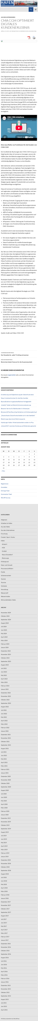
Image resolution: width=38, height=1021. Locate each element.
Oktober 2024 (5, 616)
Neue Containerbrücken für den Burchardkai (14, 398)
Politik (3, 572)
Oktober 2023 (5, 658)
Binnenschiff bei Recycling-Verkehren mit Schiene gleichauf (19, 412)
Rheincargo (5, 558)
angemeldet (12, 375)
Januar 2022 (4, 731)
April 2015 (4, 1010)
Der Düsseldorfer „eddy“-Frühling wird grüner (15, 354)
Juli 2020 (4, 794)
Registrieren (4, 484)
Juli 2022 (4, 710)
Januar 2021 (4, 773)
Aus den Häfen (5, 527)
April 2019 (4, 846)
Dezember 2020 (6, 776)
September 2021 (6, 745)
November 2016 (6, 947)
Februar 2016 (5, 978)
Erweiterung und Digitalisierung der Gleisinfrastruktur (17, 394)
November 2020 (6, 780)
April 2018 (4, 888)
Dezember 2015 (6, 985)
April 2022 (4, 720)
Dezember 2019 (6, 818)
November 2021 (6, 738)
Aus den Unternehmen (8, 17)
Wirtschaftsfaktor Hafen (8, 600)
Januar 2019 (4, 856)
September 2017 (6, 912)
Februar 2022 (5, 727)
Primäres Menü (35, 9)
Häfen (3, 540)
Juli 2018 (4, 877)
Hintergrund (5, 561)
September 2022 (6, 703)
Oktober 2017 (5, 909)
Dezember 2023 (6, 651)
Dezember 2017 (6, 902)
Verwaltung (4, 589)
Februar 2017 (5, 936)
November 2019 (6, 821)
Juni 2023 (4, 672)
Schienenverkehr (6, 575)
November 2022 (6, 696)
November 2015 (6, 989)
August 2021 (5, 748)
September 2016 (6, 954)
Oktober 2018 (5, 867)
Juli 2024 (4, 626)
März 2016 (4, 975)
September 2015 (6, 996)
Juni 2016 (4, 964)
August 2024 (5, 623)
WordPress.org (5, 497)
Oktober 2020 (5, 783)
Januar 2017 (4, 940)
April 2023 (4, 679)
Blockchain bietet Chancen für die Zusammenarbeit (16, 361)
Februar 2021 (5, 769)
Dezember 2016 (6, 943)
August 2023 (5, 665)
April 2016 (4, 971)
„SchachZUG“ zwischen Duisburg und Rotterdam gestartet (18, 426)
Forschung (4, 534)
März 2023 (4, 682)
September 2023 (6, 661)
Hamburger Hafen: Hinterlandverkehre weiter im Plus (17, 422)
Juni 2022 (4, 713)
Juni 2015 (4, 1006)
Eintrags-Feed (5, 491)
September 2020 (6, 787)
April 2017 (4, 929)
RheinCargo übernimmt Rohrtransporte (13, 419)
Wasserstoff (4, 593)
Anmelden (4, 487)
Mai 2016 (4, 968)
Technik (3, 579)
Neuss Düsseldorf (7, 554)
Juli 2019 (4, 835)
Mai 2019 (4, 842)
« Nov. (3, 471)
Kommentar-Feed (6, 494)
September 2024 (6, 619)
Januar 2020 (4, 815)
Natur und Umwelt (6, 565)
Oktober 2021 (5, 741)
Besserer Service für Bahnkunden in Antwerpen (15, 408)
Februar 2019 (5, 853)
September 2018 (6, 870)
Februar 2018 (5, 895)
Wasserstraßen (5, 596)
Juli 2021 (4, 752)
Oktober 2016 (5, 950)
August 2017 (5, 916)
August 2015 (5, 999)
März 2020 (4, 808)
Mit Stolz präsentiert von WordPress (10, 1018)
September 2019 (6, 828)
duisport (4, 544)
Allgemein (4, 520)
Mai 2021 (4, 759)
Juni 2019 (4, 839)
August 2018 (5, 874)
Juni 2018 (4, 881)
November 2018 (6, 863)
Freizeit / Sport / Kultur (8, 537)
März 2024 (4, 640)
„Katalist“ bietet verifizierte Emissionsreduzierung (16, 405)
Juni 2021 (4, 755)
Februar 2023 (5, 686)
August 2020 (5, 790)
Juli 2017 (4, 919)
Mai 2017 (4, 926)
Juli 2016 (4, 961)
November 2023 (6, 654)
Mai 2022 (4, 717)
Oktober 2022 (5, 700)
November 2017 (6, 905)
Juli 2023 (4, 668)
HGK (3, 547)
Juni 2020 (4, 797)
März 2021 (4, 766)
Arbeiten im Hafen (6, 523)
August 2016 (5, 957)
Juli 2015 (4, 1003)
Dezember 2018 (6, 860)
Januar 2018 (4, 898)
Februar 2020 (5, 811)
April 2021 (4, 762)
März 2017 (4, 933)
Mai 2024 (4, 633)
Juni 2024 (4, 630)
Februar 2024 (5, 644)
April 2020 (4, 804)
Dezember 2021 (6, 734)
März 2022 (4, 724)
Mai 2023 (4, 675)
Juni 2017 (4, 923)
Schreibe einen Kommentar (27, 31)
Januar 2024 (4, 647)
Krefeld (4, 551)
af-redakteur (14, 31)
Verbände (4, 586)
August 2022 (5, 706)
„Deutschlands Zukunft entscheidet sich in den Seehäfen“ (18, 415)
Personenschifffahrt (7, 568)
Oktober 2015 (5, 992)
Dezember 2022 (6, 693)
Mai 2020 (4, 801)
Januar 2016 (4, 982)
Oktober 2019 (5, 825)
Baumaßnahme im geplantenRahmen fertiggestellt (16, 401)
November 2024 (6, 612)
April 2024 (4, 637)
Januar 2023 (4, 689)
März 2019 (4, 849)
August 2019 (5, 832)
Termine (3, 582)
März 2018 (4, 891)
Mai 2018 (4, 884)
